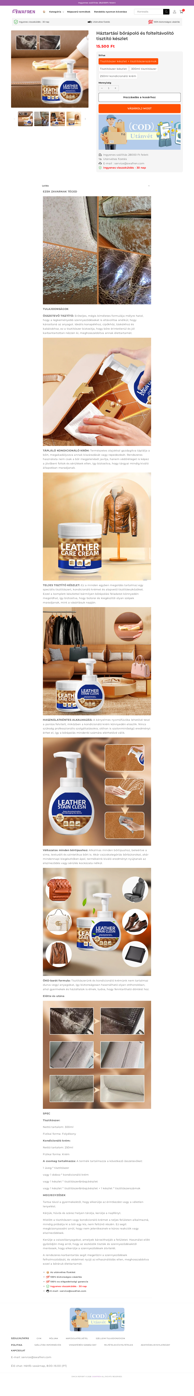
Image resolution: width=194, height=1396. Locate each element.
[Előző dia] (14, 119)
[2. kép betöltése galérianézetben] (41, 119)
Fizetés (140, 108)
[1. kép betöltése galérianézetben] (25, 119)
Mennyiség (105, 82)
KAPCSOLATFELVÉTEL (77, 1338)
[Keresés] (166, 12)
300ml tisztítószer (144, 68)
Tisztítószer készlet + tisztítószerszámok (128, 61)
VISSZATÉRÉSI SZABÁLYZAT (82, 1345)
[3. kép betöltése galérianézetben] (57, 119)
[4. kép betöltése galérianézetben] (73, 119)
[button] (56, 12)
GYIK (39, 1338)
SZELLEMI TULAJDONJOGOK (110, 1338)
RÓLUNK (53, 1338)
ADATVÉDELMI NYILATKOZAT (155, 1345)
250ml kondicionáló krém (118, 76)
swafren (96, 1377)
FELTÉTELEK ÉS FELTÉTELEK (118, 1345)
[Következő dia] (85, 119)
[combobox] (152, 12)
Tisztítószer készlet (113, 68)
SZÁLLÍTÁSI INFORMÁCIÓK (48, 1345)
